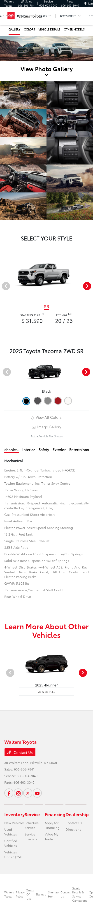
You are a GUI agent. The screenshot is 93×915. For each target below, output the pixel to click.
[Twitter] (27, 793)
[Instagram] (18, 793)
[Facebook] (8, 793)
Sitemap (41, 894)
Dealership (77, 814)
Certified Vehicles (10, 843)
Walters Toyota (9, 894)
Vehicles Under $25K (13, 854)
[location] (85, 3)
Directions (73, 829)
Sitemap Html (53, 894)
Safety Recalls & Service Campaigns (79, 894)
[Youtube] (37, 793)
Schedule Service (32, 825)
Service (32, 814)
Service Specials (31, 836)
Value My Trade (51, 836)
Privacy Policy (20, 894)
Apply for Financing (52, 825)
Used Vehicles (10, 831)
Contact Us (23, 752)
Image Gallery (48, 426)
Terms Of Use (30, 894)
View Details (46, 691)
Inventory (14, 814)
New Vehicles (14, 822)
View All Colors (48, 417)
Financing (55, 814)
